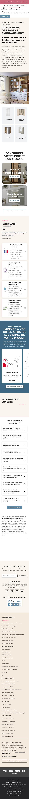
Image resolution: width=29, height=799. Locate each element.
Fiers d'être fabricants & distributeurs (12, 689)
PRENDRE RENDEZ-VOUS (14, 386)
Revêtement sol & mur (8, 640)
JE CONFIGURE (14, 176)
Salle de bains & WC (7, 629)
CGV (18, 780)
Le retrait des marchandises (9, 669)
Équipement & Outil (7, 643)
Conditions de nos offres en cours (14, 782)
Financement (5, 663)
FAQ (21, 791)
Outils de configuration (8, 730)
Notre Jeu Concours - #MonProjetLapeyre (13, 713)
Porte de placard (8, 119)
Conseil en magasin (7, 658)
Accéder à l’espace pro (14, 761)
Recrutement (5, 701)
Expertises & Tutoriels (8, 727)
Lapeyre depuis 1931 (7, 687)
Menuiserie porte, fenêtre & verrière (11, 623)
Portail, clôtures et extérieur (9, 637)
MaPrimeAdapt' (6, 649)
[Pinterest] (12, 591)
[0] (3, 11)
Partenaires (20, 789)
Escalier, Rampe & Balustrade (10, 631)
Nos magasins (6, 707)
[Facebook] (7, 591)
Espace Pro (5, 16)
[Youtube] (22, 591)
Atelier (3, 660)
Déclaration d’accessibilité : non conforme (14, 786)
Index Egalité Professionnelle (12, 791)
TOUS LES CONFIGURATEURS (14, 211)
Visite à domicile (12, 373)
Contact (24, 784)
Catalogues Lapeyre (7, 736)
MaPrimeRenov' (6, 652)
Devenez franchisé (7, 704)
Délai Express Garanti (8, 678)
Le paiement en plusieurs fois (10, 666)
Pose (3, 675)
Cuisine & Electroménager (9, 626)
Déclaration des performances (14, 793)
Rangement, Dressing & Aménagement (13, 634)
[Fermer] (26, 2)
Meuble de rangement (21, 120)
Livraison (4, 672)
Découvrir (12, 380)
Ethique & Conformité (14, 795)
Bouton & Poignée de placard (21, 137)
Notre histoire (6, 238)
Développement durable (8, 698)
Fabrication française (7, 692)
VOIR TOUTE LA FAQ (14, 507)
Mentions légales (6, 784)
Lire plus (3, 535)
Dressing (8, 137)
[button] (14, 429)
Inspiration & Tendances (8, 721)
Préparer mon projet (7, 724)
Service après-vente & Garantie (10, 681)
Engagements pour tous (8, 695)
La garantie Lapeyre (16, 784)
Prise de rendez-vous (7, 733)
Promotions (5, 620)
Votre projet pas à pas (8, 718)
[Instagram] (17, 591)
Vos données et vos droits (11, 789)
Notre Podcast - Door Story (9, 710)
